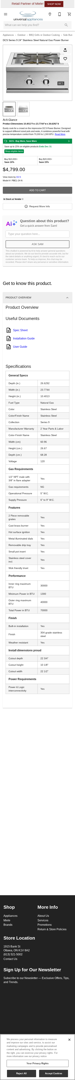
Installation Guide (24, 338)
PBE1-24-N (17, 180)
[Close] (69, 1040)
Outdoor (21, 34)
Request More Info (39, 206)
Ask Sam (37, 244)
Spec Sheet (20, 330)
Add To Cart (37, 190)
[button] (5, 14)
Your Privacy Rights (37, 1063)
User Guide (20, 346)
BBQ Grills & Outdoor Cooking (44, 34)
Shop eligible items (14, 151)
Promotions (45, 924)
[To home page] (28, 14)
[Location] (50, 14)
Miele (6, 920)
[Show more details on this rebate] (69, 141)
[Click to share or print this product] (65, 50)
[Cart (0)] (69, 14)
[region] (37, 1057)
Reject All (21, 1073)
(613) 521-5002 (12, 954)
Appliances (8, 34)
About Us (43, 915)
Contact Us (10, 958)
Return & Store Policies (52, 929)
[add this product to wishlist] (65, 59)
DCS (18, 177)
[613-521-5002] (59, 14)
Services (43, 920)
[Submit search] (66, 25)
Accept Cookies (53, 1073)
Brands (7, 924)
